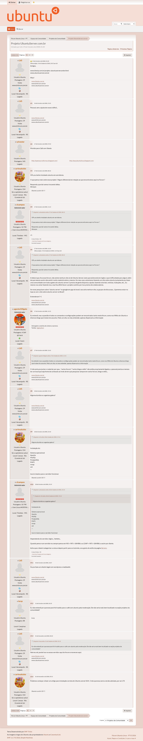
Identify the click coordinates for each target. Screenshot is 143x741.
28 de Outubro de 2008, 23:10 (42, 431)
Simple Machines (27, 738)
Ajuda (109, 738)
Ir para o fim (15, 55)
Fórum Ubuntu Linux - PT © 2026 (124, 735)
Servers (104, 548)
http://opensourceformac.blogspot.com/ (44, 161)
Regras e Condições (118, 738)
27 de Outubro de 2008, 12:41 (42, 350)
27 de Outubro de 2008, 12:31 (42, 311)
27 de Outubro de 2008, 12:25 (42, 248)
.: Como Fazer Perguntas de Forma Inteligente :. (41, 241)
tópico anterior (113, 49)
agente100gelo (20, 309)
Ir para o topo (15, 710)
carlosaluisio (20, 168)
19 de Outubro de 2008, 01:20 (40, 61)
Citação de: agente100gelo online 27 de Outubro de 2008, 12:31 (49, 356)
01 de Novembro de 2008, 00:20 (44, 636)
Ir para (102, 720)
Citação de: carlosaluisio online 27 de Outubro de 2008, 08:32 (49, 212)
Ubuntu (46, 735)
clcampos (20, 204)
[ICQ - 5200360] (19, 338)
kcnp (20, 601)
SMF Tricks (28, 732)
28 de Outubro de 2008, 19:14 (42, 391)
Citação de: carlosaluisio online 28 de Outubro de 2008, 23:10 (49, 490)
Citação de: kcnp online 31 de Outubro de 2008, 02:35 (47, 641)
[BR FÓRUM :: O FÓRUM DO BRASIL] (20, 91)
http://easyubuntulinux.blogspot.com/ (81, 161)
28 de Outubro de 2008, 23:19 (43, 484)
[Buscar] (121, 23)
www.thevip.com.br (38, 81)
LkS (20, 60)
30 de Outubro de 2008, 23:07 (43, 562)
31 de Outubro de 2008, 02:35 (43, 603)
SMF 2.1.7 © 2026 (13, 738)
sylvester (20, 142)
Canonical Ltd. (55, 735)
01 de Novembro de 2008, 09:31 (44, 676)
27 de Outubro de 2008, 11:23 (42, 207)
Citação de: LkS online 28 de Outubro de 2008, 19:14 (46, 437)
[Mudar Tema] (33, 2)
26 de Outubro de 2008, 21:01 (42, 103)
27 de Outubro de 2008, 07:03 (42, 144)
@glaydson (40, 328)
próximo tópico (126, 49)
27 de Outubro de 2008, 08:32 (42, 170)
